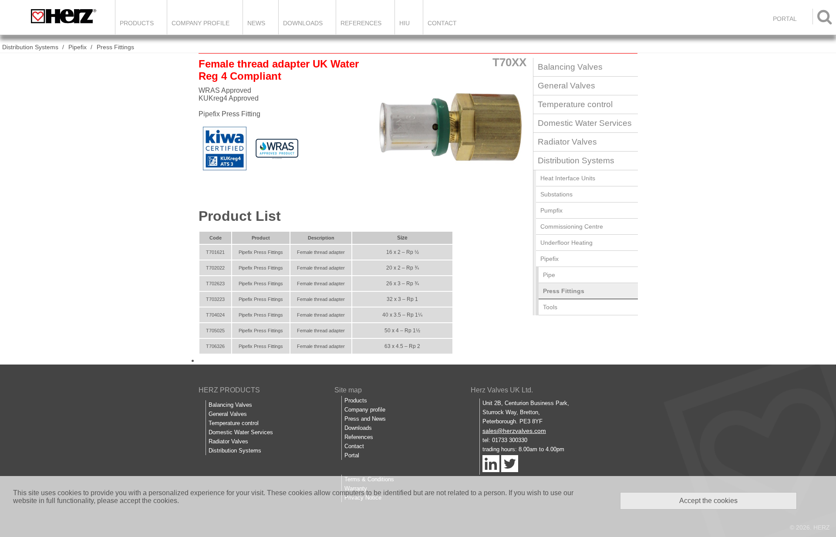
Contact (442, 23)
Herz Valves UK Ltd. (502, 390)
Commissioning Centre (571, 226)
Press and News (365, 418)
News (256, 23)
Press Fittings (115, 47)
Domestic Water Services (585, 123)
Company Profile (200, 23)
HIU (404, 23)
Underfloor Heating (566, 242)
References (360, 23)
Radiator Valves (567, 141)
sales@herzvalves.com (514, 430)
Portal (351, 455)
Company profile (364, 409)
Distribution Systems (30, 47)
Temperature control (575, 104)
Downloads (303, 23)
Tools (550, 307)
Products (137, 23)
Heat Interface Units (567, 178)
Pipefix (77, 47)
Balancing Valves (570, 66)
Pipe (549, 274)
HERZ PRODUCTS (229, 390)
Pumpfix (551, 210)
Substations (556, 194)
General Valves (566, 85)
